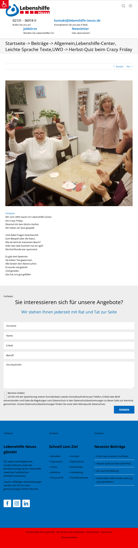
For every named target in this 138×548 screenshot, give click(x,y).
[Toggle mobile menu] (131, 6)
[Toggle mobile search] (123, 6)
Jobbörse (30, 29)
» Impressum (56, 461)
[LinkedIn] (26, 503)
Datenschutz (93, 531)
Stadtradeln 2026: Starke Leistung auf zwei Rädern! (114, 480)
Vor (128, 66)
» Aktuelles (54, 456)
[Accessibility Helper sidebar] (4, 4)
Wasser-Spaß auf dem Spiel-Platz (113, 463)
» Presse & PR (56, 477)
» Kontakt (74, 456)
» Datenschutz (76, 461)
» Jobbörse (54, 472)
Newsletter (80, 29)
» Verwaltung (76, 472)
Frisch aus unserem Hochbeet (112, 456)
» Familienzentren (78, 477)
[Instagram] (16, 503)
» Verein (53, 466)
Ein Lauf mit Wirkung (107, 470)
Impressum (106, 531)
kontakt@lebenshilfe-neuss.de (77, 20)
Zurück (119, 66)
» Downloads (76, 466)
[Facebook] (7, 503)
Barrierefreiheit (69, 537)
